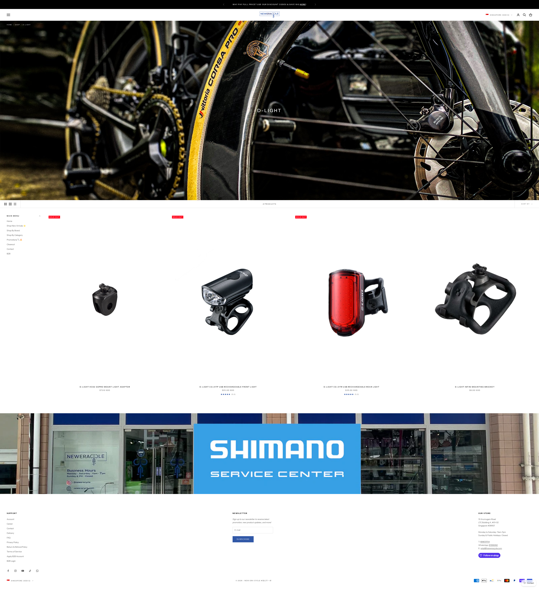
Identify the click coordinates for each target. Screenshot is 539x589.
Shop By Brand (13, 230)
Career (10, 524)
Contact (10, 249)
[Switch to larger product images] (5, 204)
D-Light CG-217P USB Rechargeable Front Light (228, 387)
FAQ (9, 537)
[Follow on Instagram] (15, 570)
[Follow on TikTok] (30, 570)
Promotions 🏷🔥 (14, 239)
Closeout (11, 244)
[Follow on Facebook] (8, 570)
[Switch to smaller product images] (10, 204)
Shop (17, 25)
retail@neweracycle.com (491, 548)
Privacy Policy (13, 542)
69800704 (485, 542)
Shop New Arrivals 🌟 (16, 226)
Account (10, 519)
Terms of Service (14, 551)
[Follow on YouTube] (22, 570)
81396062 (493, 545)
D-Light (27, 25)
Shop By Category (15, 235)
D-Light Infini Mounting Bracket (475, 387)
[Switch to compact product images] (15, 204)
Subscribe (243, 539)
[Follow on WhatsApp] (37, 570)
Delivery (10, 533)
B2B (8, 253)
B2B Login (11, 561)
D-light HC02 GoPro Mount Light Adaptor (105, 387)
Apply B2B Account (15, 556)
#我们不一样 (266, 581)
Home (9, 25)
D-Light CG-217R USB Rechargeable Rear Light (351, 387)
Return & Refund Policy (17, 547)
